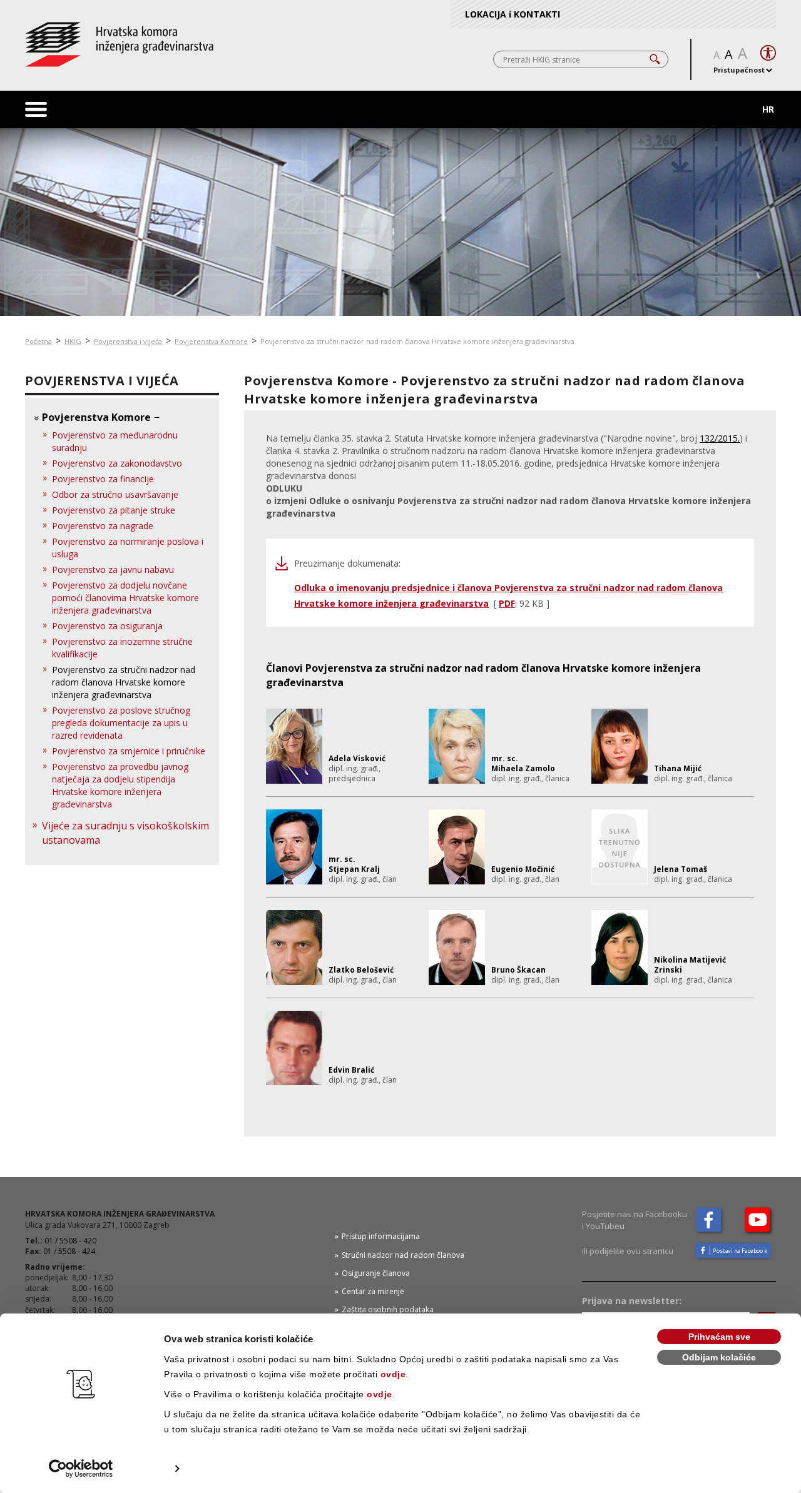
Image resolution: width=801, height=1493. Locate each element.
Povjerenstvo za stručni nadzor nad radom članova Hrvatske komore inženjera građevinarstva (123, 682)
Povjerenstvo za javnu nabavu (113, 569)
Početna (38, 341)
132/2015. (720, 438)
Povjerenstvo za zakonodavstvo (117, 463)
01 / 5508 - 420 (70, 1240)
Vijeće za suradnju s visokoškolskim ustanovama (125, 833)
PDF (507, 603)
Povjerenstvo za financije (103, 479)
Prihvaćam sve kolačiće (719, 1338)
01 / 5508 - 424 (69, 1251)
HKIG (72, 341)
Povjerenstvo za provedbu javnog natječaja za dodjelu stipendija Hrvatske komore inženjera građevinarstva (120, 785)
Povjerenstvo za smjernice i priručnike (128, 751)
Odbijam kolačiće (719, 1357)
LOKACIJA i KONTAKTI (512, 14)
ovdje (393, 1374)
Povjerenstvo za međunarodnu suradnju (115, 441)
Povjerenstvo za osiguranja (107, 626)
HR (768, 109)
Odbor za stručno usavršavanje (115, 494)
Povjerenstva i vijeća (128, 341)
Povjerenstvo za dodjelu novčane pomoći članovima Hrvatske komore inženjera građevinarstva (125, 597)
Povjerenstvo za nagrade (102, 526)
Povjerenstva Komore (211, 341)
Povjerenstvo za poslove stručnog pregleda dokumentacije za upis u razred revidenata (121, 722)
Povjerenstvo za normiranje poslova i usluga (127, 547)
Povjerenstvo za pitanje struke (113, 510)
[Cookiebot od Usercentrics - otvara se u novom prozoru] (81, 1468)
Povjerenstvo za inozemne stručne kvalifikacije (122, 647)
